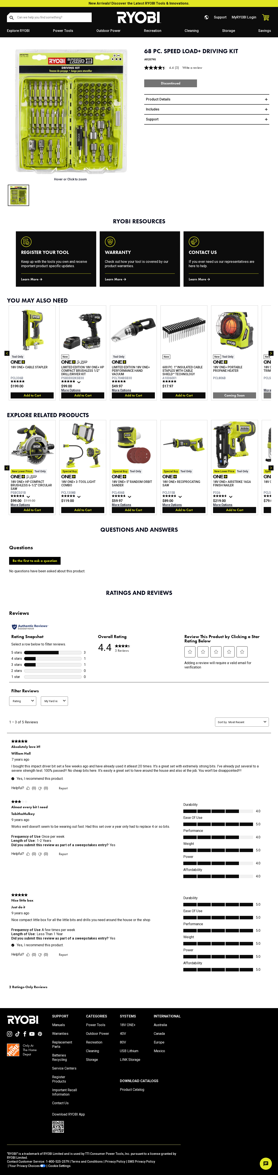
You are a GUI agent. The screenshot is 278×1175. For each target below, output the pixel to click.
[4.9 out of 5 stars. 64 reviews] (68, 381)
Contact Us (60, 1103)
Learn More (29, 279)
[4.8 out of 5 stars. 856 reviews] (119, 496)
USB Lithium (129, 1051)
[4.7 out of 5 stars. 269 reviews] (18, 496)
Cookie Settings (59, 1166)
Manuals (58, 1025)
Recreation (152, 31)
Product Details (158, 99)
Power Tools (63, 31)
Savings (264, 31)
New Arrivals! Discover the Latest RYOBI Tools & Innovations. (139, 3)
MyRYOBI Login (244, 17)
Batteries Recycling (59, 1057)
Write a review (192, 68)
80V (123, 1042)
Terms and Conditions (87, 1161)
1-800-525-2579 (57, 1161)
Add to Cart (32, 395)
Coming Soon (234, 395)
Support (220, 17)
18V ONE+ (128, 1025)
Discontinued (170, 83)
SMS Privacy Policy (141, 1161)
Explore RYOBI (18, 31)
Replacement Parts (62, 1044)
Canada (159, 1034)
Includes (152, 109)
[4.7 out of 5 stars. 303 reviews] (220, 496)
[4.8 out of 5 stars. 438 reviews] (169, 496)
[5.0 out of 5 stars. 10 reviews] (169, 381)
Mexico (159, 1051)
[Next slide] (131, 111)
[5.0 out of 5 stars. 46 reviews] (68, 496)
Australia (160, 1025)
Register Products (59, 1079)
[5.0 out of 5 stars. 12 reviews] (18, 381)
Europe (159, 1042)
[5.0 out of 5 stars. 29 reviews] (119, 381)
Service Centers (64, 1068)
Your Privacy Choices (24, 1166)
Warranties (60, 1034)
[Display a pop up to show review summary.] (79, 383)
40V (123, 1034)
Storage (228, 31)
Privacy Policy (115, 1161)
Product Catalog (132, 1090)
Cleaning (192, 31)
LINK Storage (130, 1060)
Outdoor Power (108, 31)
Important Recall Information (64, 1092)
